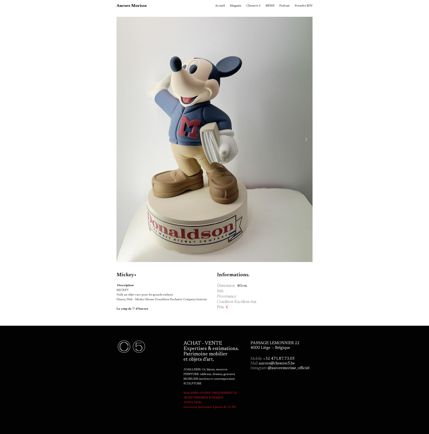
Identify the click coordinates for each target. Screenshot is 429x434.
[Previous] (122, 139)
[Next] (306, 139)
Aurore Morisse (131, 6)
